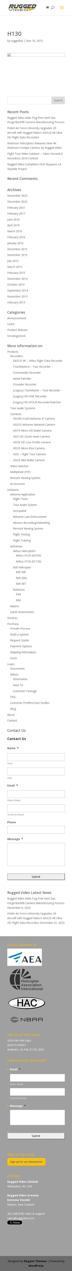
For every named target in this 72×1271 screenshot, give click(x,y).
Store (13, 658)
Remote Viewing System (25, 478)
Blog (13, 709)
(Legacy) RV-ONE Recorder (29, 396)
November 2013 (17, 296)
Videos (14, 674)
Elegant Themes (35, 1261)
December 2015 (17, 249)
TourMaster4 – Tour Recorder (31, 366)
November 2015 (17, 255)
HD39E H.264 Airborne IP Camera (34, 418)
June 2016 (13, 219)
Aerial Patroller (22, 378)
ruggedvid (17, 41)
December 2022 (17, 201)
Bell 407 (21, 583)
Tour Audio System (25, 505)
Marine (14, 606)
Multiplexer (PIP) (20, 472)
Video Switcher (19, 466)
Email (12, 785)
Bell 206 (21, 572)
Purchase (13, 624)
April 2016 (13, 225)
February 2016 (16, 237)
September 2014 (17, 290)
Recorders (16, 356)
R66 (18, 600)
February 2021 (16, 207)
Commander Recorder (27, 372)
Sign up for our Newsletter (26, 1161)
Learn (10, 324)
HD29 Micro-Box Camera (29, 448)
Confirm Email (15, 814)
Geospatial (19, 511)
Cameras (15, 414)
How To (18, 685)
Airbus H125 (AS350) (28, 555)
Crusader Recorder (24, 384)
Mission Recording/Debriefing (31, 522)
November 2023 (17, 195)
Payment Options (21, 646)
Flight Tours (20, 499)
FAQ (13, 697)
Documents (17, 668)
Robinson (19, 589)
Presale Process (20, 628)
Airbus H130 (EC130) (28, 561)
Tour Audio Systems (22, 408)
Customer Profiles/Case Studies (30, 703)
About (11, 715)
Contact (12, 720)
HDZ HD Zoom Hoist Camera (31, 436)
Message (15, 839)
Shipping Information (23, 652)
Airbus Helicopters (24, 551)
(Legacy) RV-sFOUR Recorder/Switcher (37, 402)
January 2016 (15, 243)
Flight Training (22, 540)
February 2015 (16, 273)
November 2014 (17, 279)
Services (12, 618)
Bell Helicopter (22, 567)
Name (13, 748)
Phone (11, 822)
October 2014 (15, 284)
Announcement (16, 318)
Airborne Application (22, 494)
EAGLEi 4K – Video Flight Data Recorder (37, 360)
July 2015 (12, 261)
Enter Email (14, 800)
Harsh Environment (22, 612)
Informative (20, 679)
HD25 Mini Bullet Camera (29, 460)
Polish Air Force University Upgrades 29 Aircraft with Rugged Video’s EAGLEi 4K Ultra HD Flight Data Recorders (34, 132)
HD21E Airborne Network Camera (34, 424)
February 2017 (16, 213)
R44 (18, 594)
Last (9, 777)
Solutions (13, 490)
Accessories (17, 484)
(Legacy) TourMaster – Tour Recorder (36, 390)
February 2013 (16, 302)
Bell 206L (21, 578)
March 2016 (14, 231)
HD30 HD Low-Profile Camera (32, 442)
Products (12, 351)
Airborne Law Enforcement (29, 517)
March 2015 (14, 267)
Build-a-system (19, 634)
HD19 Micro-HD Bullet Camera (32, 430)
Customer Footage (25, 691)
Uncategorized (16, 336)
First (9, 763)
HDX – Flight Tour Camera (29, 454)
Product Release (17, 330)
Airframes (16, 546)
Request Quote (19, 640)
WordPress (36, 1266)
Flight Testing (21, 534)
